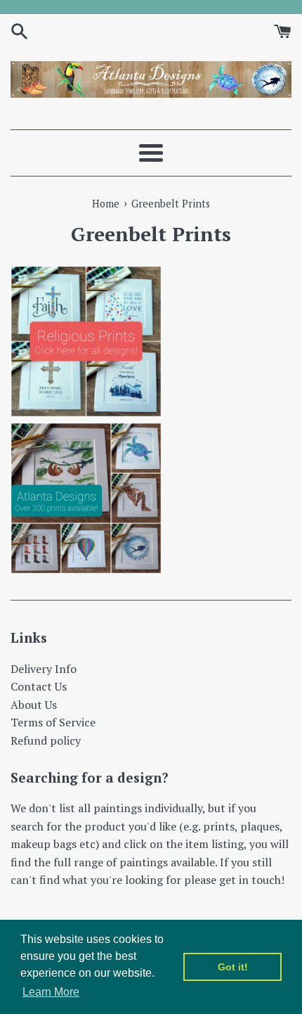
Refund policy (46, 740)
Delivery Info (44, 668)
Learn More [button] (50, 992)
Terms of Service (53, 722)
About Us (34, 704)
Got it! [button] (233, 967)
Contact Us (39, 686)
